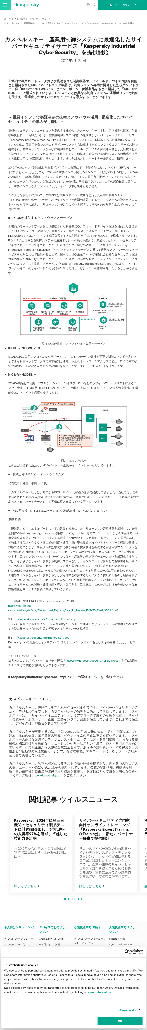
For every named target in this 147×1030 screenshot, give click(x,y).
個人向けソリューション (20, 927)
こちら (95, 677)
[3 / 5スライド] (73, 899)
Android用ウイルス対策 (51, 938)
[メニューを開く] (5, 5)
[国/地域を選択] (88, 4)
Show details (128, 1010)
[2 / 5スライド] (69, 899)
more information (99, 992)
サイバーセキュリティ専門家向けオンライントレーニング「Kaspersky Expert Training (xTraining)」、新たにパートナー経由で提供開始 (106, 829)
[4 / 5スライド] (78, 899)
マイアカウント (123, 4)
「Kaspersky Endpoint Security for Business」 (92, 660)
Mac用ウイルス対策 (49, 944)
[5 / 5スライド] (82, 899)
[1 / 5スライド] (65, 899)
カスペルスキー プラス (16, 944)
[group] (41, 853)
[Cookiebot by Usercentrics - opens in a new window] (127, 952)
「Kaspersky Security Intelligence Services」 (43, 637)
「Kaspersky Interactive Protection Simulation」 (45, 619)
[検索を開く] (94, 4)
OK (120, 1021)
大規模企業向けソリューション (125, 929)
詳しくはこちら (25, 886)
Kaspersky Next (117, 938)
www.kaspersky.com (49, 775)
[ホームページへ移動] (27, 5)
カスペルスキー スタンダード (19, 938)
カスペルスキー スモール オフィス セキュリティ (90, 940)
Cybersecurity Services (121, 944)
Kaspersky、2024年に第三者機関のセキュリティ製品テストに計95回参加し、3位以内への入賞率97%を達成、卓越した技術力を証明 (41, 829)
